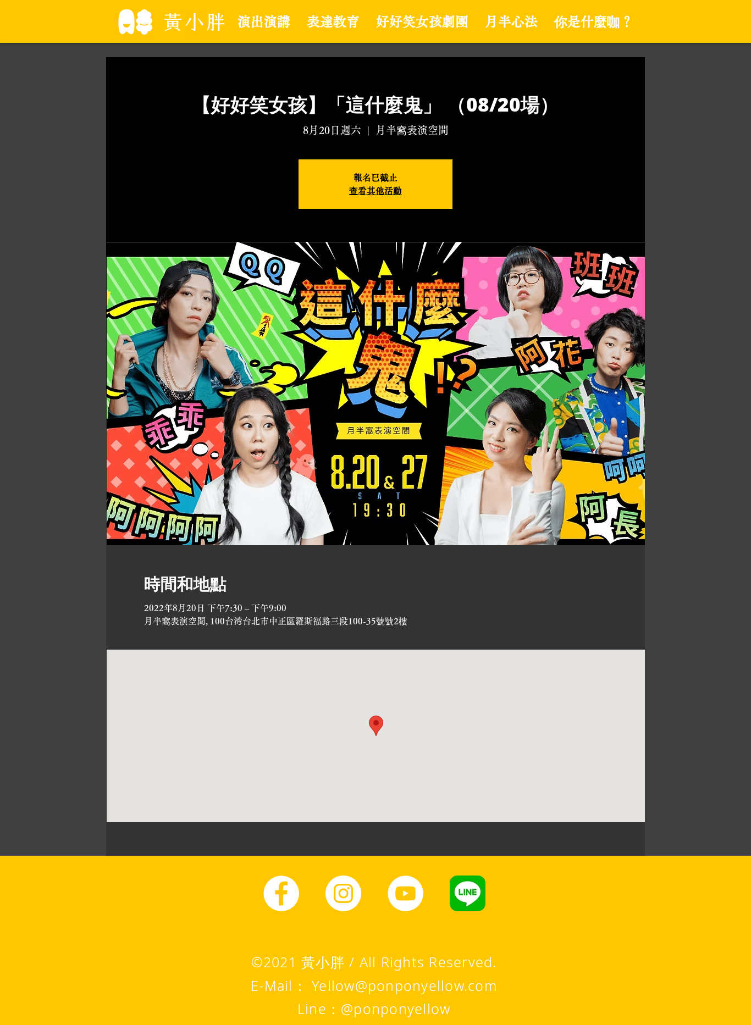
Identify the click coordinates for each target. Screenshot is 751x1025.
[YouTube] (405, 893)
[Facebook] (281, 893)
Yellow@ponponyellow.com (404, 985)
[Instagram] (343, 893)
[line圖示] (467, 893)
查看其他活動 (375, 190)
